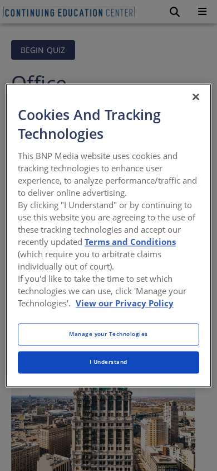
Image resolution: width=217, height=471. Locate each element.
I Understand (108, 362)
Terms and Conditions (130, 241)
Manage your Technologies (108, 334)
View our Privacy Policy (125, 303)
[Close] (196, 96)
